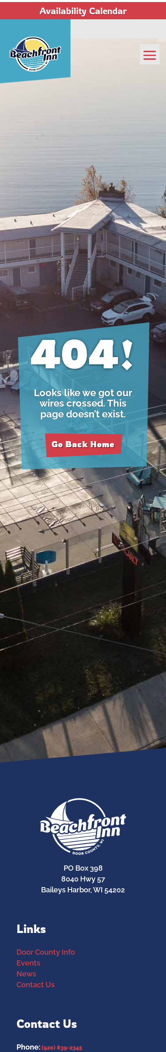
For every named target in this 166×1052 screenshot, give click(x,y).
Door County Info (46, 952)
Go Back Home (83, 444)
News (26, 974)
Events (28, 963)
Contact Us (36, 984)
